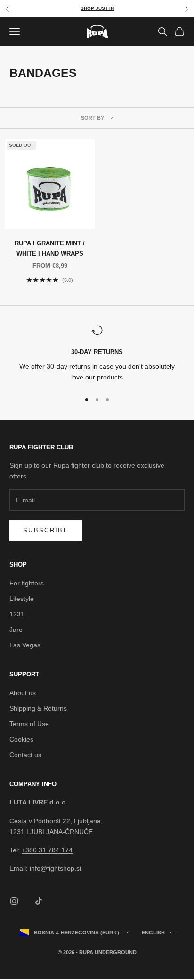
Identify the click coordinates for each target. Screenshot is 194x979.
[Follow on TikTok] (38, 901)
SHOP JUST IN (97, 8)
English (153, 932)
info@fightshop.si (55, 868)
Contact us (25, 755)
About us (22, 693)
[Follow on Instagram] (14, 901)
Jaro (16, 629)
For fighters (26, 583)
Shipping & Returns (38, 708)
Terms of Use (29, 724)
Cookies (21, 739)
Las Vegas (24, 645)
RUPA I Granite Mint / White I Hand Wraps (50, 248)
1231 (16, 614)
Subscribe (46, 530)
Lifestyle (21, 598)
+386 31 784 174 (47, 850)
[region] (97, 354)
